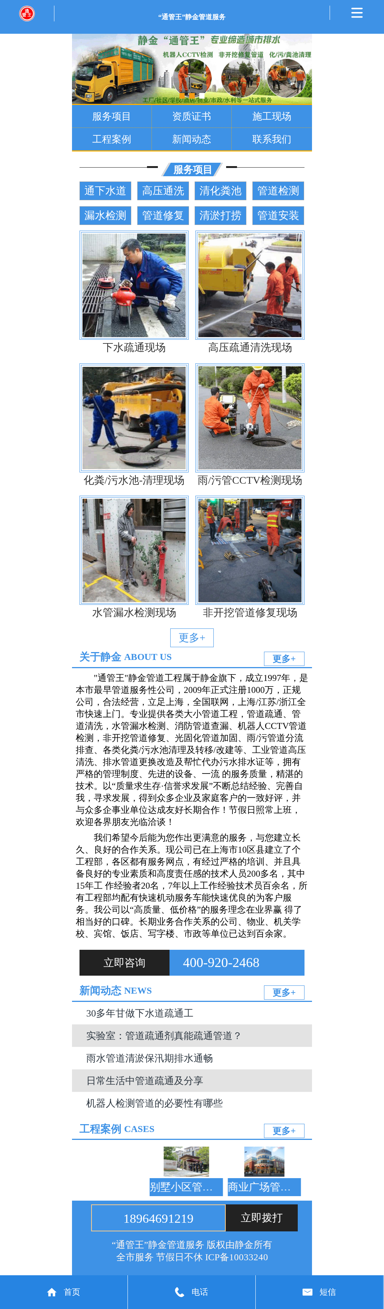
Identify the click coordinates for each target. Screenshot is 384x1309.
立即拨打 (262, 1218)
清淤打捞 (221, 215)
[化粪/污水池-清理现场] (134, 418)
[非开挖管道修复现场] (250, 550)
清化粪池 (221, 190)
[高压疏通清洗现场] (250, 285)
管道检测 (278, 190)
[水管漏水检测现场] (134, 550)
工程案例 (111, 139)
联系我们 (271, 139)
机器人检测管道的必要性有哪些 (154, 1103)
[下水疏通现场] (134, 285)
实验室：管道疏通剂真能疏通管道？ (164, 1035)
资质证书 (191, 116)
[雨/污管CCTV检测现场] (250, 418)
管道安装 (278, 215)
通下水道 (105, 190)
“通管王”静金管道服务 (192, 17)
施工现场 (271, 116)
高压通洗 (163, 190)
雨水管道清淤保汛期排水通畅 (149, 1058)
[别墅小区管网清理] (168, 1162)
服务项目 (111, 116)
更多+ (192, 637)
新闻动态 (191, 139)
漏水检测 (105, 215)
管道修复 (163, 215)
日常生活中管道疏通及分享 (144, 1080)
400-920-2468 (221, 962)
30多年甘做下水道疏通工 (140, 1013)
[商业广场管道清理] (246, 1162)
